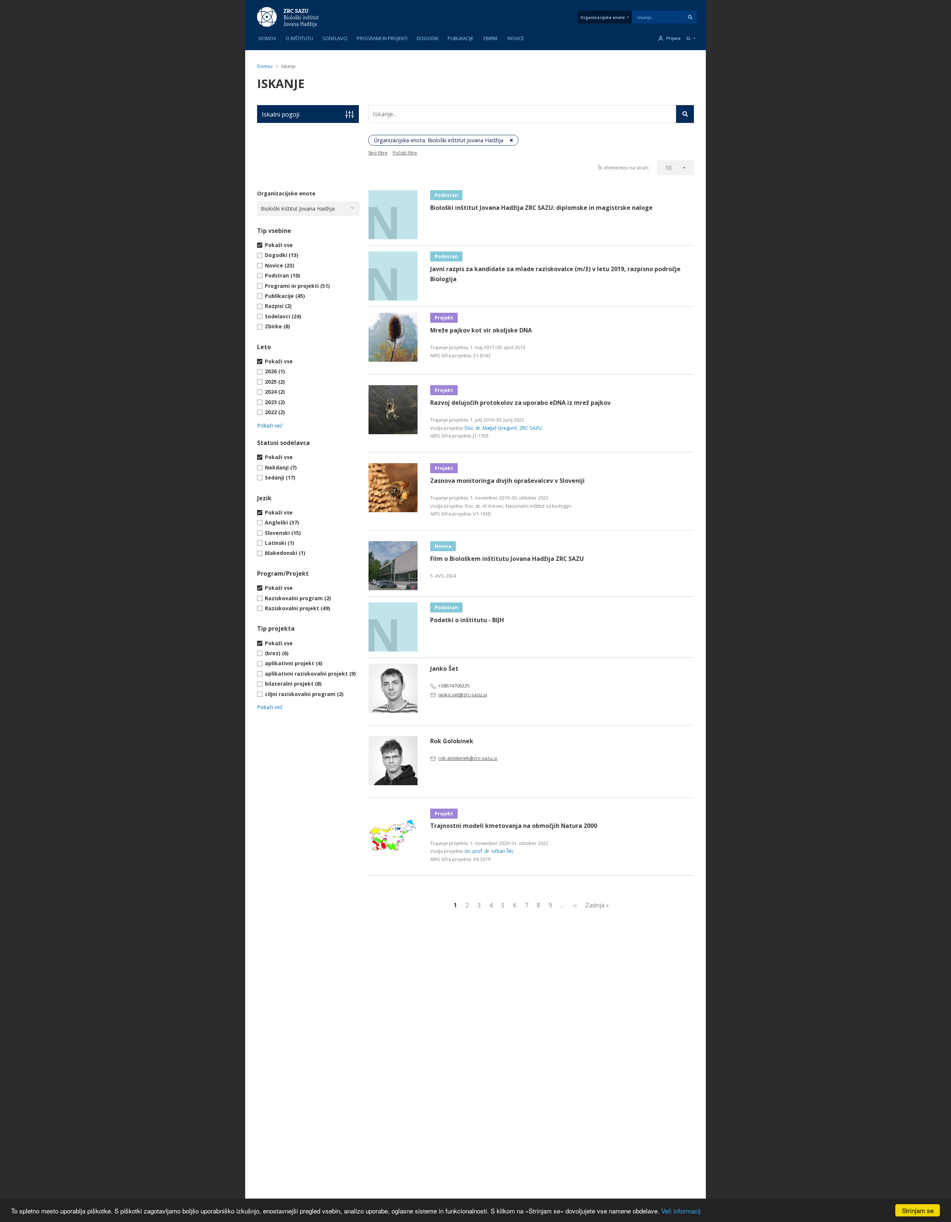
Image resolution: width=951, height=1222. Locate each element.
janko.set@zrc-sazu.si (462, 694)
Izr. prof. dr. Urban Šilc (489, 851)
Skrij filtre (377, 153)
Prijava (673, 38)
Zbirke (490, 38)
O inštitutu (299, 38)
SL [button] (688, 38)
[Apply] (690, 17)
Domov (267, 38)
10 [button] (668, 168)
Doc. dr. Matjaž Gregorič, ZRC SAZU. (504, 428)
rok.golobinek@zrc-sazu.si (467, 758)
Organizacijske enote (602, 17)
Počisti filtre (405, 153)
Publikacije (461, 38)
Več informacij (681, 1210)
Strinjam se (918, 1210)
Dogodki (427, 38)
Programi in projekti (382, 38)
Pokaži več (270, 425)
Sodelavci (334, 38)
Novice (515, 38)
